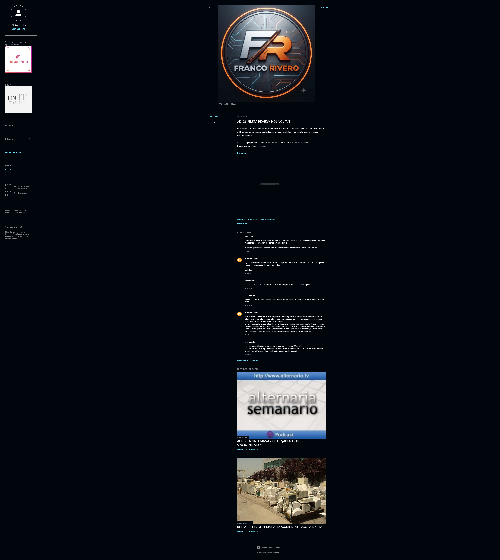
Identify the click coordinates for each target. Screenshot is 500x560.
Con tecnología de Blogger (270, 548)
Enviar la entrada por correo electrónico (260, 219)
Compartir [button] (213, 117)
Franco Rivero (250, 259)
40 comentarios (252, 449)
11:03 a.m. (248, 288)
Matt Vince (276, 552)
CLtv (210, 127)
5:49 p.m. (248, 251)
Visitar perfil (18, 29)
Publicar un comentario (248, 360)
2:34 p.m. (248, 355)
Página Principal (227, 104)
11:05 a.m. (248, 305)
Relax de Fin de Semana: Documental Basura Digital (280, 527)
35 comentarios (252, 531)
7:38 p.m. (248, 273)
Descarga (241, 153)
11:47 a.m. (248, 335)
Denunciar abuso (13, 152)
